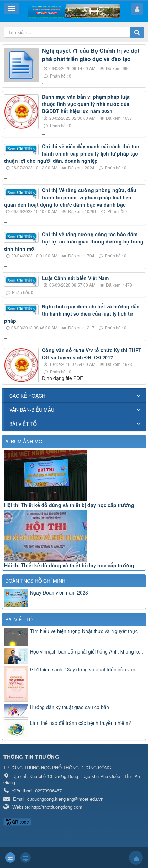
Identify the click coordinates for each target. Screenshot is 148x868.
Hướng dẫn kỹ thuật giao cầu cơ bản (69, 707)
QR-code (20, 822)
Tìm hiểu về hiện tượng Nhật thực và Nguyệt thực (84, 631)
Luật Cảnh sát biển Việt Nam (75, 278)
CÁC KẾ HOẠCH (27, 395)
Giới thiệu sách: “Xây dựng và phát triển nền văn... (84, 669)
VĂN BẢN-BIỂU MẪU (31, 409)
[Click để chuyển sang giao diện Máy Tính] (25, 857)
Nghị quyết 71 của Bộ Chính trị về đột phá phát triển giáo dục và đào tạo (90, 55)
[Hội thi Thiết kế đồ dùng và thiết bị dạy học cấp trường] (74, 475)
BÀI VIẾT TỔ (23, 423)
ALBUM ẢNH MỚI (24, 441)
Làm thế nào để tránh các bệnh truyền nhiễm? (80, 722)
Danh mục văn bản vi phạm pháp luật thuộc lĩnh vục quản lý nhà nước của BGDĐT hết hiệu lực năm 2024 (86, 103)
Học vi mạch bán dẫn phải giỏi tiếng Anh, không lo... (86, 651)
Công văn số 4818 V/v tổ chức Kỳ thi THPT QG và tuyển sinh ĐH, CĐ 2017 (91, 354)
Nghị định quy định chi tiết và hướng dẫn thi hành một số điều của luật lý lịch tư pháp (72, 313)
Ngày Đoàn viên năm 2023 (59, 592)
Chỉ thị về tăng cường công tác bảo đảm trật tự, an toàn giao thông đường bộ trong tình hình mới (74, 241)
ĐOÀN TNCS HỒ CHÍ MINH (35, 580)
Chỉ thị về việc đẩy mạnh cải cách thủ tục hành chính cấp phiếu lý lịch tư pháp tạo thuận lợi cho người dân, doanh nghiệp (71, 153)
